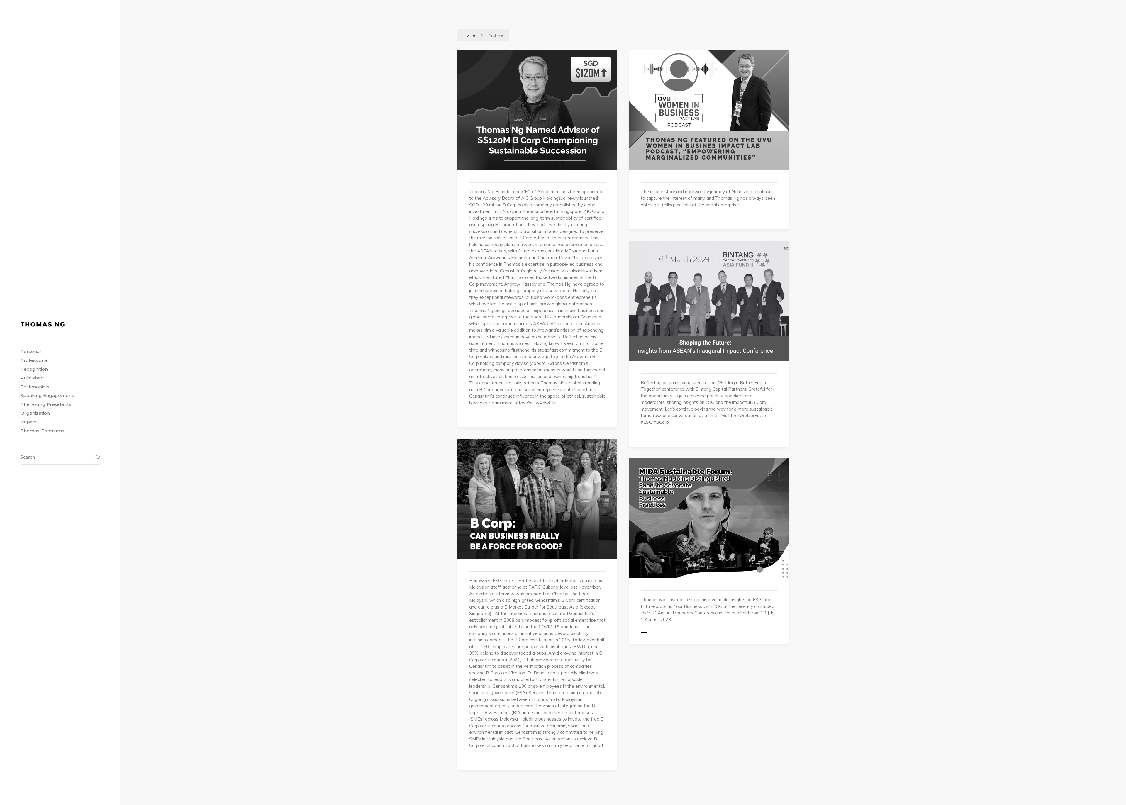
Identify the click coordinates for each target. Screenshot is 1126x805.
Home (469, 35)
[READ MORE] (485, 415)
